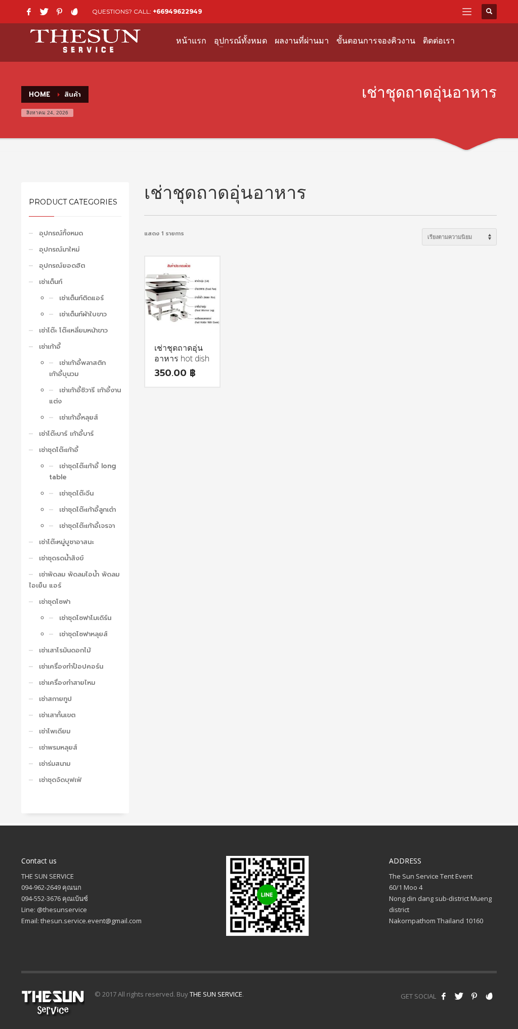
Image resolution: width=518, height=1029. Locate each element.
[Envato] (74, 11)
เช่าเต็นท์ (50, 281)
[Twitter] (44, 11)
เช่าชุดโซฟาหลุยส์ (83, 634)
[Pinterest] (59, 11)
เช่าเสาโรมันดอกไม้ (65, 650)
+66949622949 (177, 11)
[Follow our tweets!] (458, 996)
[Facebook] (28, 11)
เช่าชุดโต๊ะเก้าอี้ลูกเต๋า (87, 509)
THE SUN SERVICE (216, 994)
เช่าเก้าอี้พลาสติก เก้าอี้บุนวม (77, 368)
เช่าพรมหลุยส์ (58, 747)
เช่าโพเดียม (54, 731)
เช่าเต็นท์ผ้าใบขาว (83, 314)
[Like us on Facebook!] (443, 996)
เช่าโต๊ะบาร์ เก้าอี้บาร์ (66, 433)
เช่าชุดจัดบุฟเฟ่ (60, 780)
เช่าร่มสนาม (54, 763)
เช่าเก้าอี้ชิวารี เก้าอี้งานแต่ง (85, 395)
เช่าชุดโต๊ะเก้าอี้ (58, 450)
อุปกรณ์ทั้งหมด (61, 233)
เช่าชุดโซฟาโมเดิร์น (85, 618)
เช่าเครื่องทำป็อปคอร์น (71, 666)
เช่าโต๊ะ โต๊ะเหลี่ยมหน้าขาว (73, 330)
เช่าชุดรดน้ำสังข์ (61, 558)
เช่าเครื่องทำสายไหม (67, 682)
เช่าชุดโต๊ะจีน (76, 493)
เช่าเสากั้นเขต (57, 715)
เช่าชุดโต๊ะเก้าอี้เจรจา (87, 525)
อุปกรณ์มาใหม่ (59, 249)
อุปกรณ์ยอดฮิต (62, 265)
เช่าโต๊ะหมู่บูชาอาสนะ (66, 542)
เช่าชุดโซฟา (54, 601)
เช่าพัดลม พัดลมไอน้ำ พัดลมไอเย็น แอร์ (74, 579)
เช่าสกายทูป (55, 699)
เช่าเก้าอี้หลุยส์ (78, 417)
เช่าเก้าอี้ (50, 346)
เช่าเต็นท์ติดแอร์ (81, 298)
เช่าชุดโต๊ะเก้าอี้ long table (82, 471)
